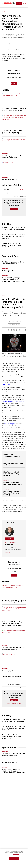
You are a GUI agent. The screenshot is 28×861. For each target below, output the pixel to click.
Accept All (14, 858)
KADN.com (6, 384)
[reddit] (16, 49)
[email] (19, 49)
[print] (25, 49)
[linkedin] (11, 49)
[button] (3, 4)
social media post (9, 423)
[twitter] (14, 49)
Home (3, 11)
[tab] (6, 189)
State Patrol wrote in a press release (13, 401)
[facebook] (9, 49)
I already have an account (14, 212)
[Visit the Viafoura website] (22, 196)
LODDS (3, 295)
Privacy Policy (16, 854)
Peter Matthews (14, 319)
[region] (14, 193)
